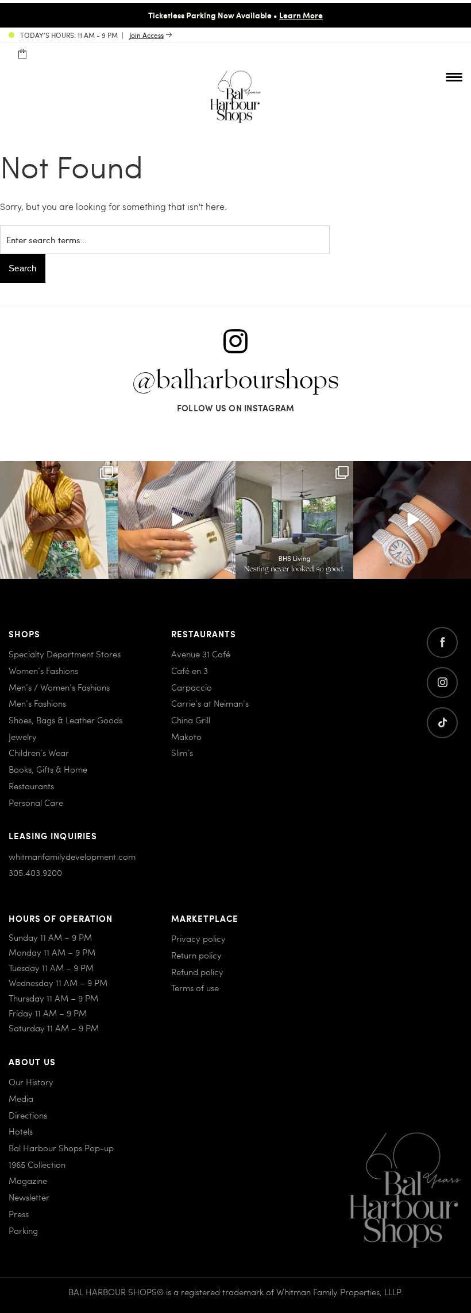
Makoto (186, 736)
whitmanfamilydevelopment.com (72, 856)
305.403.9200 (35, 872)
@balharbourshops (235, 381)
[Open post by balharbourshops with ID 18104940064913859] (59, 520)
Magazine (28, 1180)
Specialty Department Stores (65, 654)
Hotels (21, 1131)
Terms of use (195, 987)
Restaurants (31, 786)
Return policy (196, 955)
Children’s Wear (39, 752)
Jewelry (23, 736)
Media (21, 1098)
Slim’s (182, 752)
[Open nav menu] (454, 77)
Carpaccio (191, 687)
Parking (23, 1230)
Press (19, 1214)
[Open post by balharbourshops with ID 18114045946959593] (412, 520)
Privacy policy (198, 938)
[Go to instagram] (442, 682)
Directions (28, 1115)
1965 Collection (37, 1164)
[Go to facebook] (442, 642)
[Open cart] (22, 54)
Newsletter (29, 1197)
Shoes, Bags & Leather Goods (65, 720)
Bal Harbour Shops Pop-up (61, 1148)
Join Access (146, 35)
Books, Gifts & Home (48, 769)
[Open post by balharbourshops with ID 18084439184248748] (294, 520)
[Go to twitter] (442, 722)
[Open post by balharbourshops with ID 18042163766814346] (176, 520)
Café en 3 (189, 670)
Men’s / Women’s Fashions (59, 687)
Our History (31, 1082)
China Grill (190, 720)
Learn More (301, 15)
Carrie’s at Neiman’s (210, 703)
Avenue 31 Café (200, 654)
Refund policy (197, 971)
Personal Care (36, 802)
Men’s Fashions (37, 703)
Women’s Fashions (43, 670)
